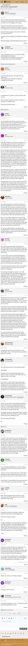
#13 (26, 435)
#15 (26, 493)
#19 (26, 587)
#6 (26, 140)
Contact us (3, 639)
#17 (26, 544)
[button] (2, 618)
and (9, 64)
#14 (26, 464)
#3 (26, 73)
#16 (26, 510)
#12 (26, 401)
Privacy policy (17, 639)
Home (2, 641)
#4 (26, 91)
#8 (26, 244)
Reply (26, 43)
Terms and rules (10, 639)
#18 (26, 573)
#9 (26, 295)
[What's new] (26, 1)
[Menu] (2, 2)
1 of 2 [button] (10, 613)
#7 (26, 201)
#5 (26, 118)
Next (14, 613)
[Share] (25, 17)
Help (22, 639)
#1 (26, 17)
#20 (26, 601)
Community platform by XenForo (12, 643)
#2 (26, 52)
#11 (26, 364)
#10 (26, 348)
